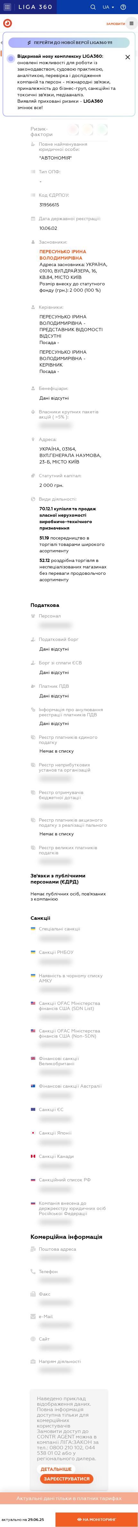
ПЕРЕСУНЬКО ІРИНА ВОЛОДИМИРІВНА (62, 255)
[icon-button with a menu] (131, 23)
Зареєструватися (67, 1478)
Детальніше (56, 1469)
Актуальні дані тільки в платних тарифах (69, 1498)
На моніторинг (99, 1519)
